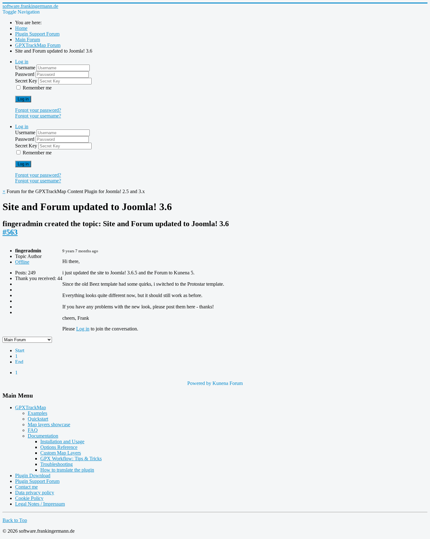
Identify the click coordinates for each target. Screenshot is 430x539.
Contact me (26, 487)
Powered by (199, 383)
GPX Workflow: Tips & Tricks (71, 458)
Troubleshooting (56, 464)
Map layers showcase (49, 424)
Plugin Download (32, 475)
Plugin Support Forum (37, 481)
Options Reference (58, 447)
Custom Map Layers (60, 453)
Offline (22, 262)
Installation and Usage (62, 441)
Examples (37, 413)
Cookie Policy (29, 498)
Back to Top (15, 520)
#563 (10, 232)
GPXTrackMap (30, 407)
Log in (23, 99)
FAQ (33, 430)
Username (26, 67)
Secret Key (26, 80)
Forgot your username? (38, 115)
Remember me (37, 87)
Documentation (43, 436)
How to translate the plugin (67, 470)
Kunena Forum (227, 383)
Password (25, 74)
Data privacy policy (34, 492)
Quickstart (38, 418)
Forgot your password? (38, 110)
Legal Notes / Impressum (40, 504)
